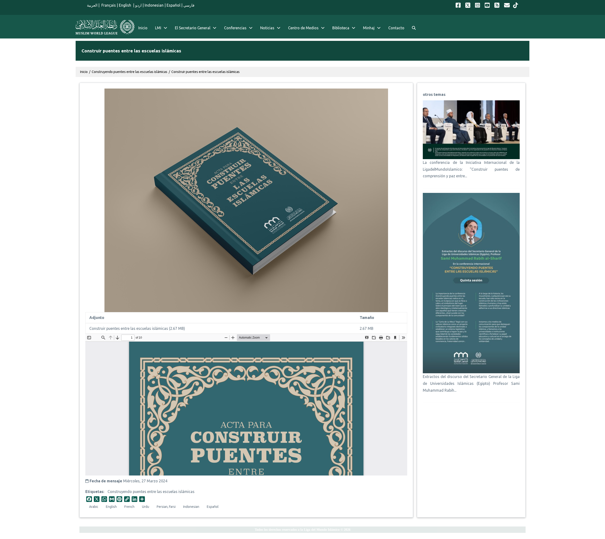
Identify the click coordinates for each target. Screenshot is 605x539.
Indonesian (154, 5)
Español (173, 5)
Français (108, 5)
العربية (92, 5)
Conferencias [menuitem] (235, 28)
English (125, 5)
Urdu (145, 507)
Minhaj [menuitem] (369, 28)
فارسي (188, 5)
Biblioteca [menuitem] (340, 28)
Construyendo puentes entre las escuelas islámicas (151, 491)
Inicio (84, 72)
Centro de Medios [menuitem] (303, 28)
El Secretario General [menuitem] (192, 28)
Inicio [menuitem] (142, 28)
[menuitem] (413, 28)
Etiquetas (94, 491)
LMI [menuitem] (158, 28)
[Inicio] (105, 27)
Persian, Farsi (166, 507)
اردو (138, 5)
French (129, 507)
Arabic (93, 507)
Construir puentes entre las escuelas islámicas (205, 72)
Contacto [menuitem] (396, 28)
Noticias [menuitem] (267, 28)
